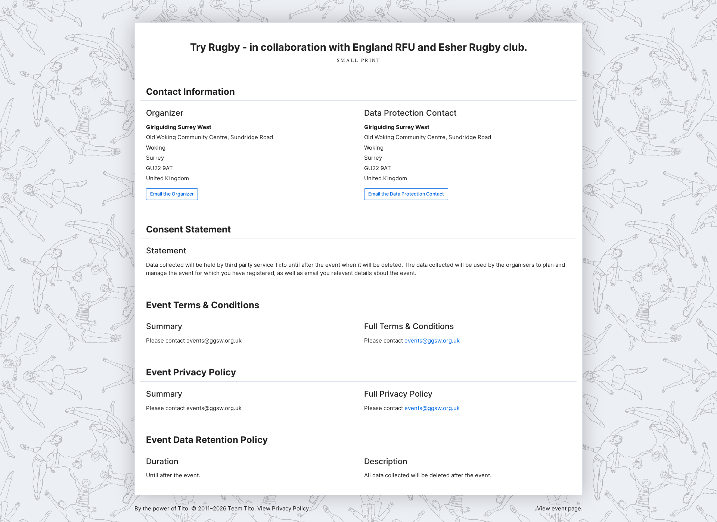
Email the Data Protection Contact (406, 194)
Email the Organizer (172, 194)
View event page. (560, 508)
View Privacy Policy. (283, 508)
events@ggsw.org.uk (432, 340)
